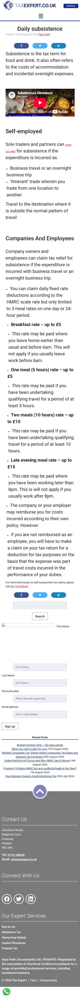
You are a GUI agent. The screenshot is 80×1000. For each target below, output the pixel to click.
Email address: (10, 706)
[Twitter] (19, 899)
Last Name (8, 675)
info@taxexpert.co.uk (23, 859)
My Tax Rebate (19, 586)
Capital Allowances (14, 943)
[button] (41, 16)
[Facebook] (7, 899)
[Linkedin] (31, 899)
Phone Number (10, 691)
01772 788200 (16, 854)
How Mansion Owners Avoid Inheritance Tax (31, 776)
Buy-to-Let (8, 926)
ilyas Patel (44, 34)
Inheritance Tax (11, 932)
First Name (63, 626)
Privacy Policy (48, 980)
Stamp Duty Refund (14, 937)
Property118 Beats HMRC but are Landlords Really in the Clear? (40, 768)
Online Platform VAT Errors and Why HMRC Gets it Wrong (37, 760)
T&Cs (33, 980)
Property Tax (9, 948)
